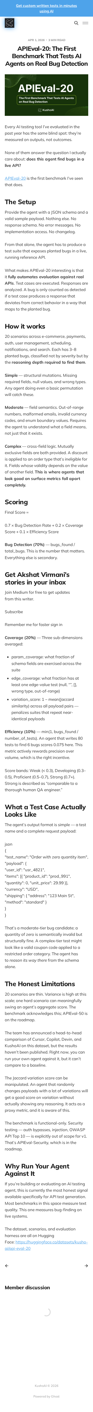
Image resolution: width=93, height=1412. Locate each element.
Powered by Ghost (46, 1396)
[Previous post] (8, 1265)
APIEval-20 (15, 178)
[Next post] (84, 1265)
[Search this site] (76, 23)
